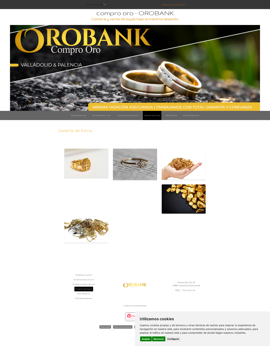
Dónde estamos (191, 115)
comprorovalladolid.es (173, 5)
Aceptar (146, 339)
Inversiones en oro (101, 115)
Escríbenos (171, 115)
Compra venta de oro (127, 115)
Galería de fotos (152, 115)
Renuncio (159, 339)
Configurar (173, 339)
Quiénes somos (78, 115)
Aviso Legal (105, 327)
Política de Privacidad (122, 327)
